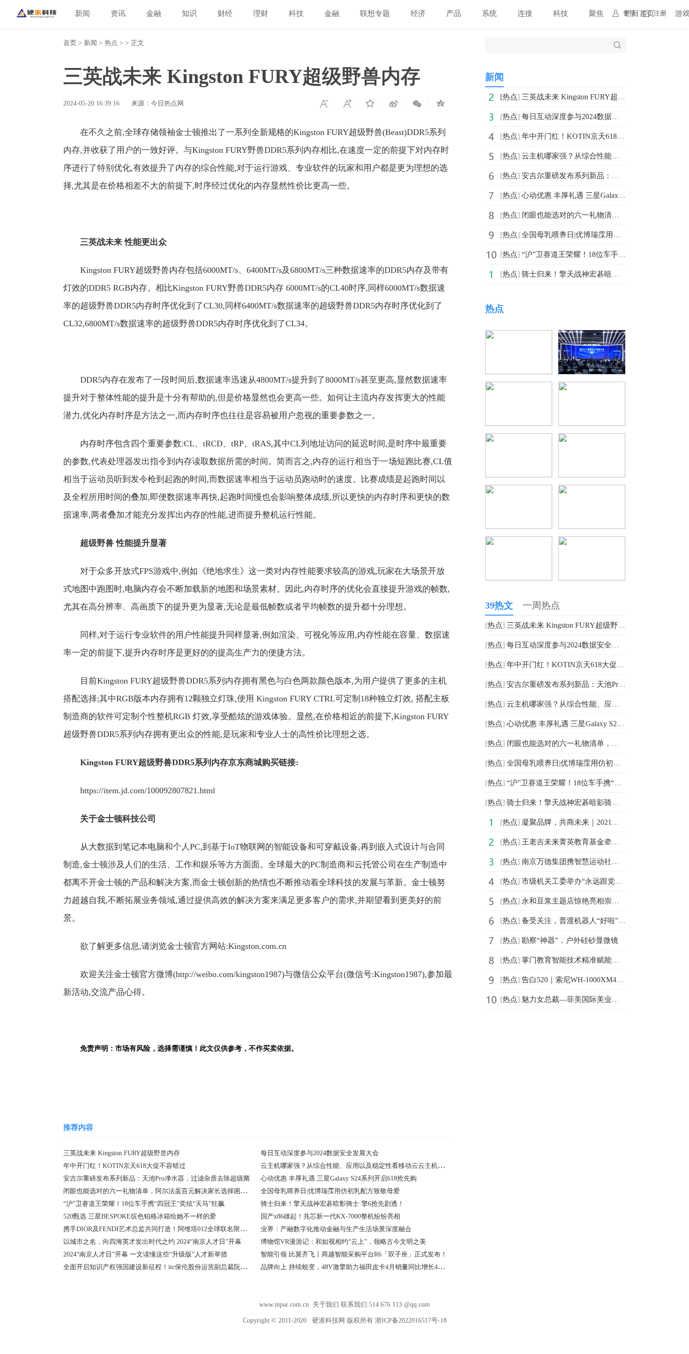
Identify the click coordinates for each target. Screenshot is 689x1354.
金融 (153, 13)
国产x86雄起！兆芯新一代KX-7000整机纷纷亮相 (330, 1216)
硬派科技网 (328, 1320)
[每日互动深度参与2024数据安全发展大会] (591, 336)
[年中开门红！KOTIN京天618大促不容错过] (518, 388)
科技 (296, 13)
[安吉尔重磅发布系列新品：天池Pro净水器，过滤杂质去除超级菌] (518, 440)
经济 (418, 13)
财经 (224, 13)
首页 (69, 42)
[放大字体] (347, 103)
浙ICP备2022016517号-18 (411, 1320)
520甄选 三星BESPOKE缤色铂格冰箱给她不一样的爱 (139, 1216)
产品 (453, 13)
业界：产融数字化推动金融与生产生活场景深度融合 (336, 1229)
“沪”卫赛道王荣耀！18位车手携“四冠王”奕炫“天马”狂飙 (144, 1203)
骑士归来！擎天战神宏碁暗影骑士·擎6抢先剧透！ (332, 1203)
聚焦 (596, 13)
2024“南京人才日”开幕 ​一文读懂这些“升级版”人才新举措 (145, 1254)
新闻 (82, 13)
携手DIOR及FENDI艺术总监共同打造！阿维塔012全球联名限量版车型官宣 (171, 1229)
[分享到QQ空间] (440, 103)
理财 (260, 13)
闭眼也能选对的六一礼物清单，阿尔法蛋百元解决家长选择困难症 (158, 1191)
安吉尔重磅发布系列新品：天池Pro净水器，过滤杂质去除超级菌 (156, 1178)
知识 (189, 13)
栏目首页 (639, 13)
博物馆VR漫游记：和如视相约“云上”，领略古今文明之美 (343, 1241)
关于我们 (326, 1304)
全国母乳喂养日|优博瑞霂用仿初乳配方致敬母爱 (330, 1191)
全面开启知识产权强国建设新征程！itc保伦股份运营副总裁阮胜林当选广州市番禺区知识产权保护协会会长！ (220, 1267)
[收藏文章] (370, 103)
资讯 (118, 13)
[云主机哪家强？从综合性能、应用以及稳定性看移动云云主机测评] (591, 388)
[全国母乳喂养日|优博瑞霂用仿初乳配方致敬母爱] (591, 491)
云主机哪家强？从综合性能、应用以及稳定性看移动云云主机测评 (356, 1165)
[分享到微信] (417, 103)
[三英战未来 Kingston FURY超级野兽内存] (518, 336)
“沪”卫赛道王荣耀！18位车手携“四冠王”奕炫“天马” (591, 783)
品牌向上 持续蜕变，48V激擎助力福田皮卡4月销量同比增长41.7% (356, 1267)
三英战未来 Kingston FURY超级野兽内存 (121, 1153)
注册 (660, 13)
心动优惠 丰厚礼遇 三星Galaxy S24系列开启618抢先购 (339, 1178)
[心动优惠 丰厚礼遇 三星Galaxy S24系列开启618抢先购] (591, 440)
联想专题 (375, 13)
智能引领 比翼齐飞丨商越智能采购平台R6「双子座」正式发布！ (354, 1254)
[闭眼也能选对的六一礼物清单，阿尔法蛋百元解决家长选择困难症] (518, 491)
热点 (111, 42)
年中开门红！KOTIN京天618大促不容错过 (124, 1165)
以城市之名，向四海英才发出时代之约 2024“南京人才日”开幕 (152, 1241)
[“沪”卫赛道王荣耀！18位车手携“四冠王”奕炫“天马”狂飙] (518, 543)
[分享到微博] (393, 103)
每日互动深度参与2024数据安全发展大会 (320, 1153)
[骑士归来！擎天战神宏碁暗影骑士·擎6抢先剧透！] (591, 543)
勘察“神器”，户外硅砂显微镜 (570, 940)
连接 (524, 13)
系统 (489, 13)
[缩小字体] (323, 103)
